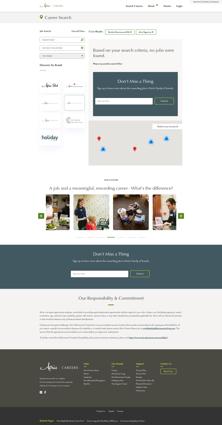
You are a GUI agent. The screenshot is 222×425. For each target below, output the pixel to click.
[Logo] (51, 6)
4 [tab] (111, 237)
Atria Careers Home (91, 370)
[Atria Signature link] (74, 102)
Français (215, 2)
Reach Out (168, 371)
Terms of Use (141, 373)
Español (205, 2)
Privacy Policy (141, 370)
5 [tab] (121, 237)
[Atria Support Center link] (50, 119)
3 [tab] (101, 237)
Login (179, 6)
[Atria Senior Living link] (50, 102)
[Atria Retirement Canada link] (74, 84)
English (196, 2)
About (151, 6)
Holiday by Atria (117, 380)
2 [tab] (90, 237)
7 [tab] (142, 237)
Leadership (87, 377)
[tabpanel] (131, 212)
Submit (164, 101)
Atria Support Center (119, 383)
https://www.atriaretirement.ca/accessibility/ (148, 337)
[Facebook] (45, 392)
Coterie (114, 370)
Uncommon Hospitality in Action (132, 420)
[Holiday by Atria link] (50, 137)
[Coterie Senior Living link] (74, 119)
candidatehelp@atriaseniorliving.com (159, 328)
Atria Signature (145, 32)
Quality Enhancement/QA (119, 32)
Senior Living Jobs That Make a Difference (102, 420)
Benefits (87, 383)
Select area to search (167, 126)
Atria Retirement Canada (121, 377)
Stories (167, 6)
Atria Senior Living (118, 373)
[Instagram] (41, 392)
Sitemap (139, 377)
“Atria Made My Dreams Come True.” (70, 420)
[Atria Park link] (50, 84)
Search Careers (134, 6)
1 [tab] (80, 237)
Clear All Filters (78, 31)
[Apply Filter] (82, 39)
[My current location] (82, 48)
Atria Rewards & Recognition (94, 380)
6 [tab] (131, 237)
